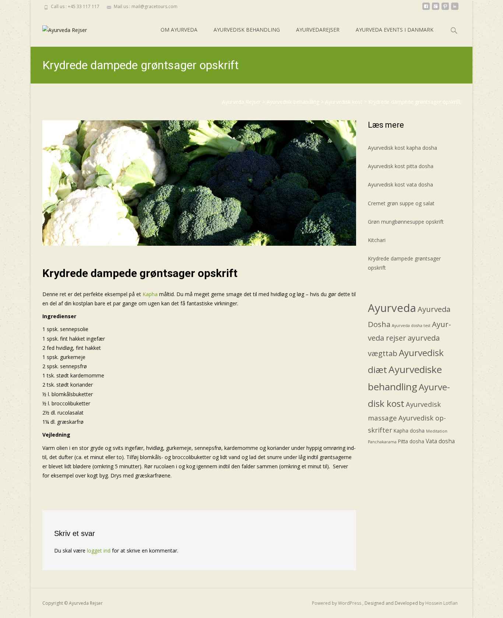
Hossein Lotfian (441, 603)
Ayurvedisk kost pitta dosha (400, 166)
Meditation (436, 431)
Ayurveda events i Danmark (394, 29)
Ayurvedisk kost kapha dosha (402, 147)
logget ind (98, 550)
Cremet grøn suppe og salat (401, 203)
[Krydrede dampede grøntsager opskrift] (199, 183)
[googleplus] (435, 9)
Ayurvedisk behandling (247, 29)
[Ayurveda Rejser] (59, 28)
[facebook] (426, 9)
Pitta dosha (411, 441)
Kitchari (377, 240)
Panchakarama (382, 441)
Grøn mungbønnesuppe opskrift (406, 221)
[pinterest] (445, 9)
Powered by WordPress (337, 603)
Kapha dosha (409, 430)
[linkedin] (454, 9)
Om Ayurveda (179, 29)
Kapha (150, 294)
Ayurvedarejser (318, 29)
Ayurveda (392, 308)
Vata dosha (440, 441)
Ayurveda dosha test (411, 325)
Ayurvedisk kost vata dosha (400, 184)
